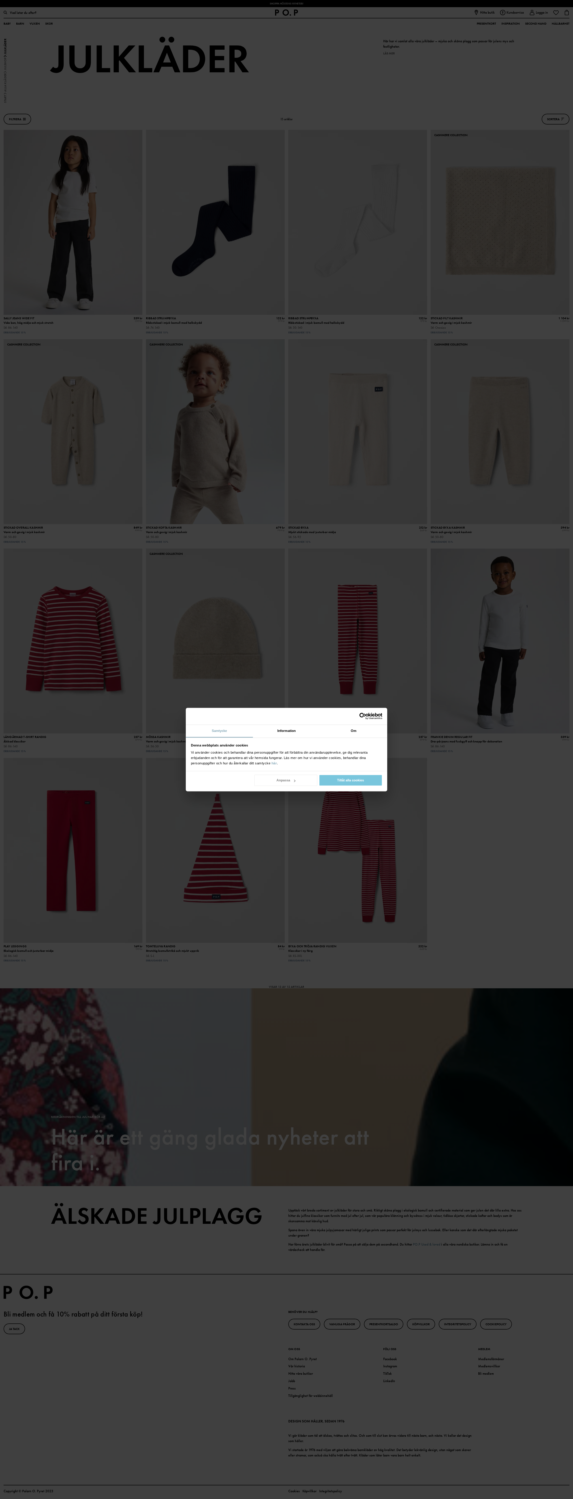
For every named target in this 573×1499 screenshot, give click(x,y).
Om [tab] (353, 731)
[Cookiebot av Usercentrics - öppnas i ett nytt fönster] (362, 716)
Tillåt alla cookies (350, 780)
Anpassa (283, 780)
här (274, 763)
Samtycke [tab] (219, 731)
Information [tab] (286, 731)
